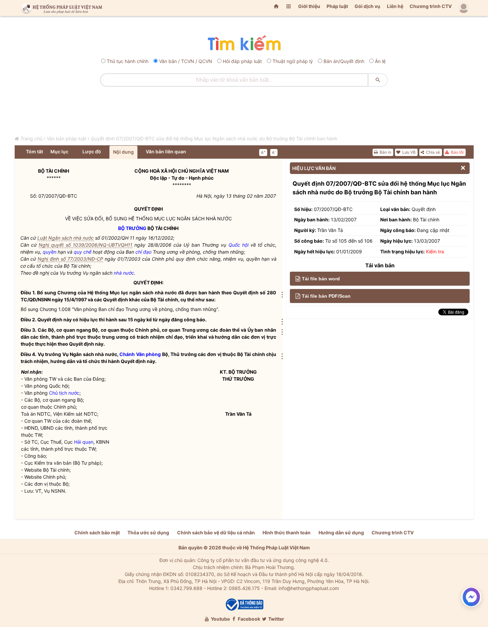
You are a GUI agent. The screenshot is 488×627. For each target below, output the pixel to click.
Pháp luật (337, 6)
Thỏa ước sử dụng (148, 532)
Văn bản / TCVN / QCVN (185, 61)
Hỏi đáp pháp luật (242, 61)
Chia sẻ (432, 152)
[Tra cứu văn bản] (244, 43)
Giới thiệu (309, 6)
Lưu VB (408, 152)
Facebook (248, 619)
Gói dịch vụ (367, 6)
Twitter (275, 619)
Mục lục (59, 151)
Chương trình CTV (431, 6)
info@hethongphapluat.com (309, 588)
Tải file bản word (321, 278)
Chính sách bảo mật (97, 532)
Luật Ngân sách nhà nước (65, 238)
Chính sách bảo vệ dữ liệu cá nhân (216, 532)
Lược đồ (91, 151)
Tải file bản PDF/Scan (326, 296)
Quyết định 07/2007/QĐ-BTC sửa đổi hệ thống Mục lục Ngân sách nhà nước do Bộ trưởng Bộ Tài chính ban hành (214, 138)
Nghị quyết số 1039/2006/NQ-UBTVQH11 (85, 245)
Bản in (385, 152)
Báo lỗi (457, 152)
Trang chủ (31, 138)
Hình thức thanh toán (287, 532)
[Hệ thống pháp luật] (60, 8)
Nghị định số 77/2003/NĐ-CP (70, 259)
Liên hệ (395, 6)
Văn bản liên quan (166, 151)
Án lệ (380, 61)
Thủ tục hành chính (127, 61)
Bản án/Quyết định (344, 61)
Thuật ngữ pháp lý (293, 61)
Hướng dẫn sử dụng (341, 532)
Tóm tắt (34, 151)
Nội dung (123, 152)
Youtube (220, 619)
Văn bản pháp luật (66, 138)
